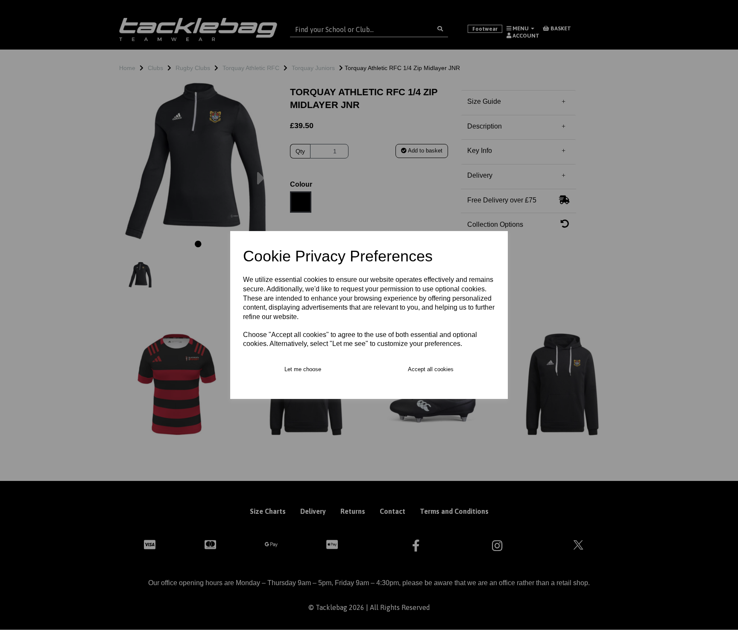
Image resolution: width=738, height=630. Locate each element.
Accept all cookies (431, 369)
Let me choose (302, 369)
